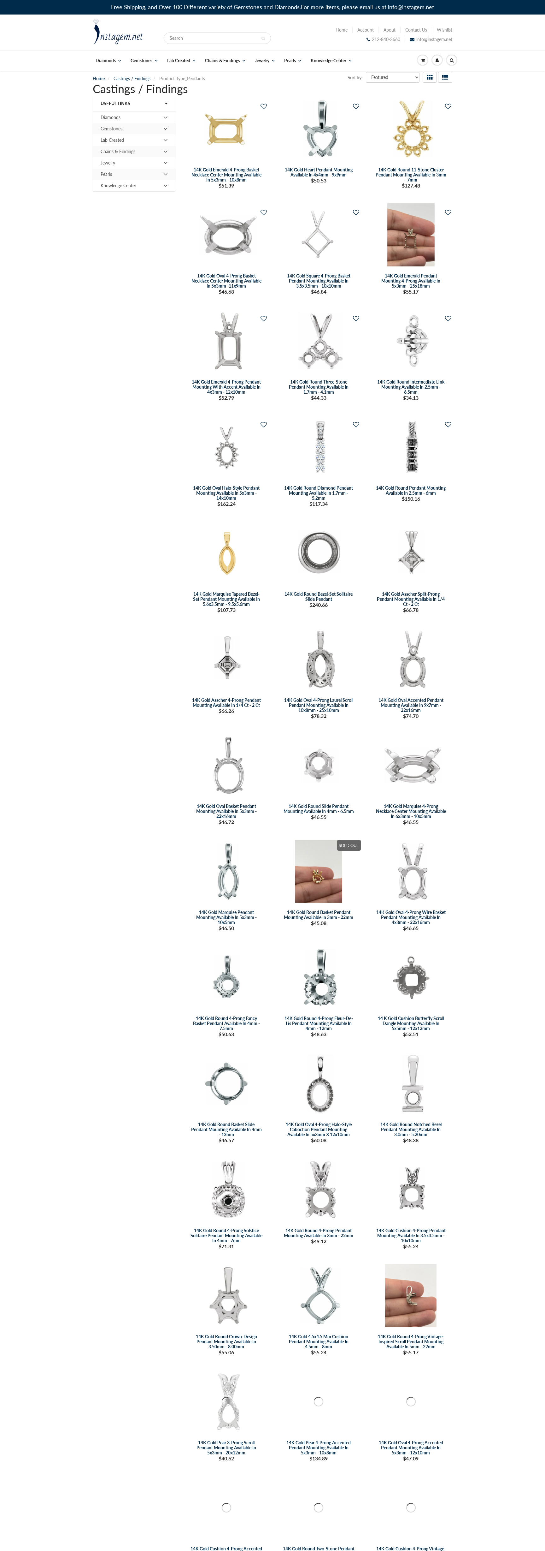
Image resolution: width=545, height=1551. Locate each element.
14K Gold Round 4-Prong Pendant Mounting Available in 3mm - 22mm (318, 1233)
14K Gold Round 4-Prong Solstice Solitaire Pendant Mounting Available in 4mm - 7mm (226, 1235)
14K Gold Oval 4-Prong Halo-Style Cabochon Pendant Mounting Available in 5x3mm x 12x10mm (319, 1129)
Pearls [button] (109, 175)
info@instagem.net (434, 39)
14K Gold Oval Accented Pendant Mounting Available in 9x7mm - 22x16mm (410, 705)
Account (365, 30)
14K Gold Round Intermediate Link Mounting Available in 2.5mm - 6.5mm (410, 387)
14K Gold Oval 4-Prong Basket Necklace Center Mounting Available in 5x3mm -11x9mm (226, 281)
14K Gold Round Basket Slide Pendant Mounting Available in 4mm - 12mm (226, 1129)
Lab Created (178, 60)
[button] (264, 106)
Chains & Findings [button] (117, 153)
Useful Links (115, 103)
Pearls (290, 60)
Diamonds (106, 60)
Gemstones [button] (111, 130)
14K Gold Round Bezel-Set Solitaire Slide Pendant (318, 596)
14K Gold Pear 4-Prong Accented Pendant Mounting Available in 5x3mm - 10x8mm (318, 1447)
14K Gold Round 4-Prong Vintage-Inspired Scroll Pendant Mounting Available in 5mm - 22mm (411, 1341)
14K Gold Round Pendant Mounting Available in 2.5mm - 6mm (411, 490)
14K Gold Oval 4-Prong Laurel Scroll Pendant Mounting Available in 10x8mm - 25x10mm (318, 705)
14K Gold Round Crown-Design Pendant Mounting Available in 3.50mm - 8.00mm (226, 1341)
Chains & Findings (222, 60)
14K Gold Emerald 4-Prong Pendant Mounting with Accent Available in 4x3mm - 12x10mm (226, 387)
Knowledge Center (328, 60)
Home (342, 30)
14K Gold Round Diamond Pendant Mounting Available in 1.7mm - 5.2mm (318, 493)
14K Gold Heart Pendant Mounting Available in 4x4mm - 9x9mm (319, 172)
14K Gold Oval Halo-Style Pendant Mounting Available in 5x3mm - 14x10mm (226, 493)
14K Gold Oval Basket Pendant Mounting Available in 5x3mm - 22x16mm (226, 811)
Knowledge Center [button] (118, 187)
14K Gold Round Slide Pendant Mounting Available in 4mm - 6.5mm (319, 808)
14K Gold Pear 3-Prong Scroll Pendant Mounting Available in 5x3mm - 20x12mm (226, 1447)
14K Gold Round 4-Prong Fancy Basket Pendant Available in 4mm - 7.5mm (226, 1023)
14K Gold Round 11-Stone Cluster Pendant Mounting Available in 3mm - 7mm (411, 174)
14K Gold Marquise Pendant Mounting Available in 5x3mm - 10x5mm (226, 917)
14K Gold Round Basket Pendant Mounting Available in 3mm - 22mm (318, 915)
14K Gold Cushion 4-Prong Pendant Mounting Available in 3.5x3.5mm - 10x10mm (411, 1235)
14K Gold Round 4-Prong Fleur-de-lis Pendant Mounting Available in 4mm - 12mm (318, 1023)
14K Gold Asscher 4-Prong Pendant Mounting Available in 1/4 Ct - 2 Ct (226, 702)
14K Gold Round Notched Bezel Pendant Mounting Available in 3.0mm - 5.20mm (411, 1129)
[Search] (263, 38)
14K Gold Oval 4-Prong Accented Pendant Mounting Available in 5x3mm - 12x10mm (411, 1447)
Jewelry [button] (109, 164)
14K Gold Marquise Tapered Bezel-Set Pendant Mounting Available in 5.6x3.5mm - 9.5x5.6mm (226, 599)
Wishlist (444, 30)
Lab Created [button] (112, 141)
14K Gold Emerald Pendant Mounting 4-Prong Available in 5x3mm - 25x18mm (410, 281)
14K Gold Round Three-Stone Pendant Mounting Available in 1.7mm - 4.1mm (319, 387)
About (390, 30)
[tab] (134, 117)
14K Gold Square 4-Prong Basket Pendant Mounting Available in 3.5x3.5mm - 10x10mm (318, 281)
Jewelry (262, 60)
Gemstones (141, 60)
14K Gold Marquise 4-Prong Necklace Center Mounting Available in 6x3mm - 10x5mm (411, 811)
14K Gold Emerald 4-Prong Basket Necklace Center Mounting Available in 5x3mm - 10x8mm (226, 174)
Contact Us (416, 30)
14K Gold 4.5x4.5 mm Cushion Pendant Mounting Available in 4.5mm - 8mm (319, 1341)
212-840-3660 (386, 39)
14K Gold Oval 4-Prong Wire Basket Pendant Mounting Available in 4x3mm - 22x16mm (411, 917)
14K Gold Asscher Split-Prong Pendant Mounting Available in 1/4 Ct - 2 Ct (411, 599)
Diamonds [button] (110, 119)
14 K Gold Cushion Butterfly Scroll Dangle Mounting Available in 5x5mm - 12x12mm (411, 1023)
